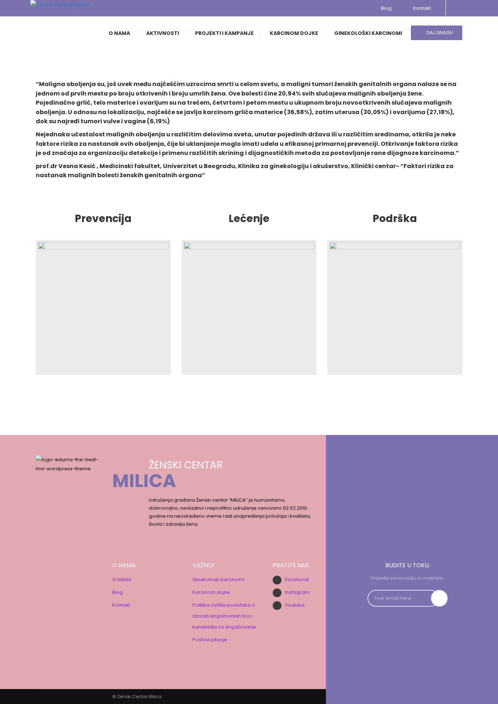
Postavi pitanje (209, 639)
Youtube (295, 605)
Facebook (297, 579)
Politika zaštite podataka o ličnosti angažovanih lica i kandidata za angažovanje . (225, 616)
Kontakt (421, 8)
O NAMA (119, 33)
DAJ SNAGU (439, 32)
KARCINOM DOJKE (294, 33)
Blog (386, 8)
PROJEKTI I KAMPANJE (224, 33)
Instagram (297, 592)
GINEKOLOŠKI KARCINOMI (368, 33)
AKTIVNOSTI (162, 33)
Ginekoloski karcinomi (218, 579)
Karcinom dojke (211, 592)
